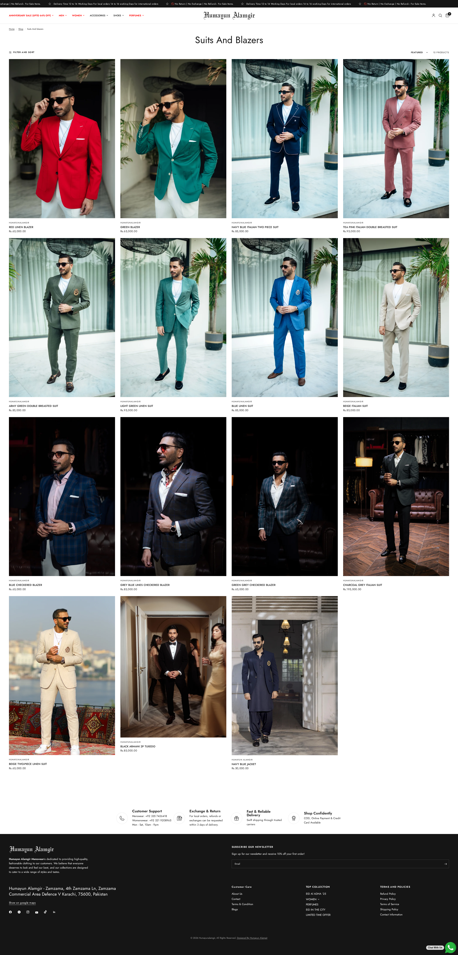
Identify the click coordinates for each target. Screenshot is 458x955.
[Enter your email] (445, 864)
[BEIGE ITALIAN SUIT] (396, 317)
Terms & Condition (242, 904)
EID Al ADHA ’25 (316, 894)
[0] (446, 16)
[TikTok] (48, 912)
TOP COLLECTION (318, 887)
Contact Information (391, 915)
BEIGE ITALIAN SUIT (355, 406)
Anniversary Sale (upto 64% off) (30, 15)
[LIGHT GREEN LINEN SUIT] (173, 317)
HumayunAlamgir (19, 759)
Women (77, 15)
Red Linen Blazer (21, 227)
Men (61, 15)
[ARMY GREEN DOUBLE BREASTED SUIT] (62, 317)
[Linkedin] (57, 912)
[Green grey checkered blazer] (285, 496)
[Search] (440, 16)
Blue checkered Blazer (25, 585)
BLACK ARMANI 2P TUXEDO (137, 746)
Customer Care (242, 887)
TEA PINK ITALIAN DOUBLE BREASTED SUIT (370, 227)
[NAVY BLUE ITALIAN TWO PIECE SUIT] (285, 138)
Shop (20, 29)
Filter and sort (23, 52)
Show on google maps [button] (22, 902)
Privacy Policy (388, 899)
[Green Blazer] (173, 138)
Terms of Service (389, 904)
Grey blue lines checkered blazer (145, 585)
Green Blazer (130, 227)
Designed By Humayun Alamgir (252, 938)
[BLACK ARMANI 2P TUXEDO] (173, 667)
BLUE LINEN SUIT (242, 406)
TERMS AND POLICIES (395, 887)
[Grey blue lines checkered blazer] (173, 496)
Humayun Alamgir (242, 759)
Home (11, 29)
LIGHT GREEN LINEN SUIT (136, 406)
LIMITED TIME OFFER (318, 915)
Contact (236, 899)
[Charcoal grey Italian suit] (396, 496)
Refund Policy (388, 894)
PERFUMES (312, 904)
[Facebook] (13, 912)
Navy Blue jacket (244, 764)
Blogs (235, 909)
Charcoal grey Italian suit (362, 585)
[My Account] (433, 16)
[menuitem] (32, 15)
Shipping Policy (389, 909)
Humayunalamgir (19, 222)
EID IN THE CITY (315, 910)
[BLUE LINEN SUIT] (285, 317)
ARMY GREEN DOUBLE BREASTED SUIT (33, 406)
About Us (237, 894)
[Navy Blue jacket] (285, 675)
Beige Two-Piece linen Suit (28, 764)
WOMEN (311, 899)
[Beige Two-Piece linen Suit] (62, 675)
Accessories (97, 15)
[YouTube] (39, 913)
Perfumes (135, 15)
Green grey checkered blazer (254, 585)
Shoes (117, 15)
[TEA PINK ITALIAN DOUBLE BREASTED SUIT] (396, 138)
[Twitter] (22, 912)
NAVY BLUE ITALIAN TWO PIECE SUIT (255, 227)
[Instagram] (30, 912)
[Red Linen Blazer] (62, 138)
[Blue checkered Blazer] (62, 496)
